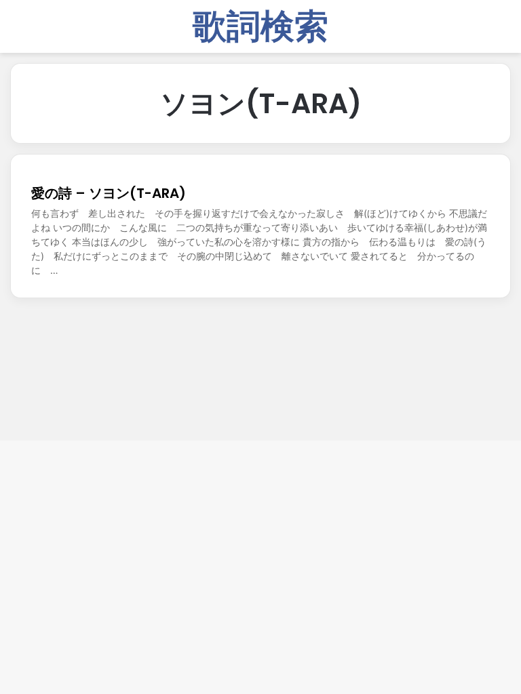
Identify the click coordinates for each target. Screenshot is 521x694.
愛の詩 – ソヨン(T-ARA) (108, 193)
